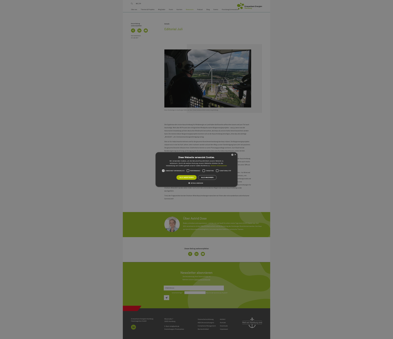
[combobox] (232, 155)
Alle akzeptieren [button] (187, 177)
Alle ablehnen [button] (207, 177)
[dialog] (196, 169)
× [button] (235, 154)
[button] (196, 183)
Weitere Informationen (219, 166)
